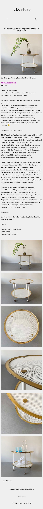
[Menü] (18, 19)
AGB (32, 489)
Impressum (24, 489)
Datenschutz (14, 489)
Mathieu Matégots (24, 110)
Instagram (21, 496)
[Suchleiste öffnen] (36, 19)
